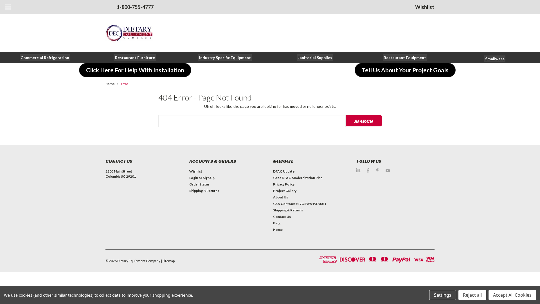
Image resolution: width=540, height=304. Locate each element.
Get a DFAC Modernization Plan (297, 178)
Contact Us (282, 216)
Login (193, 178)
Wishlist (424, 7)
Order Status (199, 184)
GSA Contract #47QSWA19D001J (299, 204)
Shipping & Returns (204, 191)
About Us (280, 197)
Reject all (472, 295)
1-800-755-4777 (135, 7)
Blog (276, 223)
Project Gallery (284, 191)
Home (110, 84)
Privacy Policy (283, 184)
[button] (45, 57)
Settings (442, 295)
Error (124, 84)
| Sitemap (168, 261)
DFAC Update (283, 171)
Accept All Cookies (512, 295)
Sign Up (209, 178)
